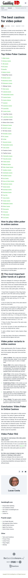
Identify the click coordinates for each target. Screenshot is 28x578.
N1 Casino (5, 136)
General (10, 8)
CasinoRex (6, 108)
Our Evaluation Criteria (8, 507)
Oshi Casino (6, 147)
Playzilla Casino (7, 159)
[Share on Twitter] (22, 471)
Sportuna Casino (7, 192)
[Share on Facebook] (19, 471)
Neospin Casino (7, 142)
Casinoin (5, 103)
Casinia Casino (7, 97)
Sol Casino (6, 178)
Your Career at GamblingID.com (10, 509)
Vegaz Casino (6, 200)
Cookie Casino (7, 111)
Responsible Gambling (8, 505)
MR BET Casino (7, 128)
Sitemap (4, 544)
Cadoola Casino (7, 91)
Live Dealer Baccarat (7, 521)
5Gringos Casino (6, 61)
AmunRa (4, 69)
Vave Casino (6, 198)
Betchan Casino (6, 77)
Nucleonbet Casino (8, 145)
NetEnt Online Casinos (8, 525)
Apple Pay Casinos (7, 527)
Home (2, 8)
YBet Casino (6, 214)
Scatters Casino (7, 170)
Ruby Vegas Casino (8, 167)
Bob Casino (6, 89)
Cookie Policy (6, 541)
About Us (4, 511)
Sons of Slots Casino (8, 181)
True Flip (5, 195)
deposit (22, 446)
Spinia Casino (6, 186)
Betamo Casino (6, 72)
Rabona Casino (7, 164)
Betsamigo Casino (7, 80)
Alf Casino (5, 66)
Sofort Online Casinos (8, 529)
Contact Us (5, 513)
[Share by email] (25, 471)
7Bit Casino (5, 64)
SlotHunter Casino (7, 173)
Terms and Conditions (8, 537)
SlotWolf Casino (7, 175)
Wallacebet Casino (8, 203)
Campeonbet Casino (8, 94)
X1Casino (5, 212)
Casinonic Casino (7, 105)
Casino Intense (7, 100)
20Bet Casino (5, 58)
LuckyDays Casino (8, 117)
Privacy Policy (6, 539)
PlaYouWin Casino (7, 156)
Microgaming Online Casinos (9, 523)
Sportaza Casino (7, 189)
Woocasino (6, 209)
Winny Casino (6, 206)
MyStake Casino (7, 133)
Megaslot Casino (7, 125)
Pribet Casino (6, 161)
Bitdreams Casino (7, 83)
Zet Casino (6, 217)
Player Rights (5, 543)
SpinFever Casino (7, 184)
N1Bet (4, 139)
